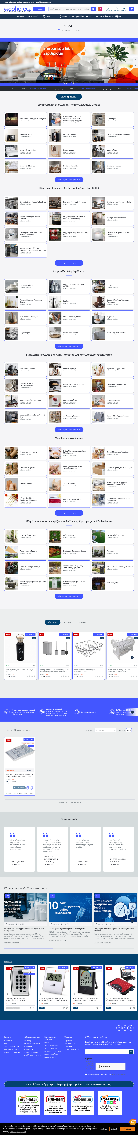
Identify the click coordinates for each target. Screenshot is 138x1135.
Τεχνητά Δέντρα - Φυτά (28, 535)
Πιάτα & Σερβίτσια (26, 285)
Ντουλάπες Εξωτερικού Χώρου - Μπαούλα (75, 582)
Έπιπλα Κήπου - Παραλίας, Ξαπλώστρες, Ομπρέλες (73, 567)
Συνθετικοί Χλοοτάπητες (116, 535)
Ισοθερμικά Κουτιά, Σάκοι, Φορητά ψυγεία (32, 416)
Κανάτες (66, 301)
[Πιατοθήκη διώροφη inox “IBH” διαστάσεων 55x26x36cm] (122, 648)
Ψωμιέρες (110, 317)
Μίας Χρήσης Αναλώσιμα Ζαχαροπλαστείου (72, 468)
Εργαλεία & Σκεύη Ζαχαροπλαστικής (26, 384)
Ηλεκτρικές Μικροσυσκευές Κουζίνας (30, 218)
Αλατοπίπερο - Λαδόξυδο (29, 317)
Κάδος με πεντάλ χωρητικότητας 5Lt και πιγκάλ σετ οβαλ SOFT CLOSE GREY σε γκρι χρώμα (54, 671)
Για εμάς (7, 1037)
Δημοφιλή (67, 622)
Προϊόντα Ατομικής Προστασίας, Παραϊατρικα (119, 499)
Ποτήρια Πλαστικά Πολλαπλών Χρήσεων (31, 301)
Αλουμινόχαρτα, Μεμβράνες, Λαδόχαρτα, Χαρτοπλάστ (117, 483)
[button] (135, 65)
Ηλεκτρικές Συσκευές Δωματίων (118, 134)
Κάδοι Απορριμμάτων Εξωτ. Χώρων (120, 567)
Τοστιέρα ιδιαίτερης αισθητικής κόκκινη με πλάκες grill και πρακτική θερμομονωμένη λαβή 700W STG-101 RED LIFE (119, 999)
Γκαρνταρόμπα (68, 150)
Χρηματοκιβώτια (26, 134)
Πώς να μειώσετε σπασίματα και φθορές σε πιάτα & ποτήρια (115, 930)
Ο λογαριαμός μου (32, 1037)
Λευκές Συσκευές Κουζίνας (116, 218)
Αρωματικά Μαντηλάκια (72, 499)
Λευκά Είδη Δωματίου (27, 150)
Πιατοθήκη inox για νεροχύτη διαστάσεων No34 (84, 671)
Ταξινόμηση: (89, 730)
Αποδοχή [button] (127, 1129)
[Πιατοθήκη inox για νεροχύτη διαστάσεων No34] (88, 648)
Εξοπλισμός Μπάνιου (114, 166)
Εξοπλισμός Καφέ (69, 369)
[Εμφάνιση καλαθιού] (131, 9)
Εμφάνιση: (122, 730)
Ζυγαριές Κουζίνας (70, 400)
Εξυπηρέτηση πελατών (50, 1038)
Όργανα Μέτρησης (113, 400)
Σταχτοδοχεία (25, 332)
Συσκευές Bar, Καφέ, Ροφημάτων (75, 202)
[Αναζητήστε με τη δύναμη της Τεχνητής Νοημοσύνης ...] (93, 9)
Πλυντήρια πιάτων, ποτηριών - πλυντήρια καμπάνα (31, 233)
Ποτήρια (110, 285)
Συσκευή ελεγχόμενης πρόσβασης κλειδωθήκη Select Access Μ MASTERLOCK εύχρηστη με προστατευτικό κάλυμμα (18, 999)
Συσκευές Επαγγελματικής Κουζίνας (33, 202)
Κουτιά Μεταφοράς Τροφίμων (118, 452)
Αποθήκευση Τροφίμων (72, 416)
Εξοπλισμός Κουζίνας (27, 369)
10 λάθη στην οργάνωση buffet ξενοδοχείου (67, 929)
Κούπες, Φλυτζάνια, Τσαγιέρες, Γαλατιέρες (118, 301)
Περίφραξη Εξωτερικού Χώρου (74, 551)
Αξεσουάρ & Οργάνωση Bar (117, 369)
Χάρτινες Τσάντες (26, 483)
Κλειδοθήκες (111, 118)
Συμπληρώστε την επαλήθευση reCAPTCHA (89, 1065)
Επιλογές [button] (114, 1129)
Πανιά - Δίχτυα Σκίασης (28, 551)
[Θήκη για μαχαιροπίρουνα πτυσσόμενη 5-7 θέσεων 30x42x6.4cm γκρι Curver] (20, 753)
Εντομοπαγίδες (112, 582)
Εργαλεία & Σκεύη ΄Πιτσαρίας (73, 384)
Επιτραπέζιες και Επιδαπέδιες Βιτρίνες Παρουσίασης (74, 218)
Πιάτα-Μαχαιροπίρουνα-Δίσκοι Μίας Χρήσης (74, 452)
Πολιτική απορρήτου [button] (18, 1132)
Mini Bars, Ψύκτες (69, 134)
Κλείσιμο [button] (103, 1129)
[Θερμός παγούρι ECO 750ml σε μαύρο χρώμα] (20, 648)
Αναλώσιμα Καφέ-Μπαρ (28, 452)
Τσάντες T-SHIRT (69, 483)
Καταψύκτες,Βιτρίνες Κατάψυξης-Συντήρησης (119, 233)
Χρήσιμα (68, 1037)
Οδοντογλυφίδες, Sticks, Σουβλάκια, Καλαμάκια (29, 499)
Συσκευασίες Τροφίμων (28, 468)
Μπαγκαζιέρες (112, 150)
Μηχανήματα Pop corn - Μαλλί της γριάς (76, 233)
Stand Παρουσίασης (70, 332)
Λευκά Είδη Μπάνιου (27, 166)
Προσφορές (82, 622)
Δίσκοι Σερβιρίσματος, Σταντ (30, 400)
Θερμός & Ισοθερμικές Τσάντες (118, 416)
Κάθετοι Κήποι (68, 535)
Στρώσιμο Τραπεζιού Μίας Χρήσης (119, 468)
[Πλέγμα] (7, 730)
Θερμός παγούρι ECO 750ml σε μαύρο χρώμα (19, 671)
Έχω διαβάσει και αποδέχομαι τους (106, 1074)
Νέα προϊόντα (52, 622)
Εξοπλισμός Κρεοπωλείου (116, 384)
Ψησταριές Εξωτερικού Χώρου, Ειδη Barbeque (33, 582)
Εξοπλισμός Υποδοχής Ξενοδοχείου (33, 118)
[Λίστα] (11, 730)
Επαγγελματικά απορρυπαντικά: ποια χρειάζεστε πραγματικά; (24, 930)
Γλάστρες (110, 551)
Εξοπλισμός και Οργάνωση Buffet (119, 202)
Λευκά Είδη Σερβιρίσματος (116, 332)
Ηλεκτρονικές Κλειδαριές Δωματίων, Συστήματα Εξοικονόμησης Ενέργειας (72, 118)
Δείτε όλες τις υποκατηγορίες (68, 180)
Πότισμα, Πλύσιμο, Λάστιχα (30, 567)
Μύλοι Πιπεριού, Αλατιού (72, 317)
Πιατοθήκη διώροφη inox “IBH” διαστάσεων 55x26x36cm (119, 671)
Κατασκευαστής (67, 30)
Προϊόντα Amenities (70, 166)
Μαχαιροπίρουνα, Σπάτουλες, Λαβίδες (74, 285)
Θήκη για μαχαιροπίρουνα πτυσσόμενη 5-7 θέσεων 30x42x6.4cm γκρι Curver (20, 776)
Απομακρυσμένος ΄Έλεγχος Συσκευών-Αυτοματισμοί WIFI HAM (33, 249)
